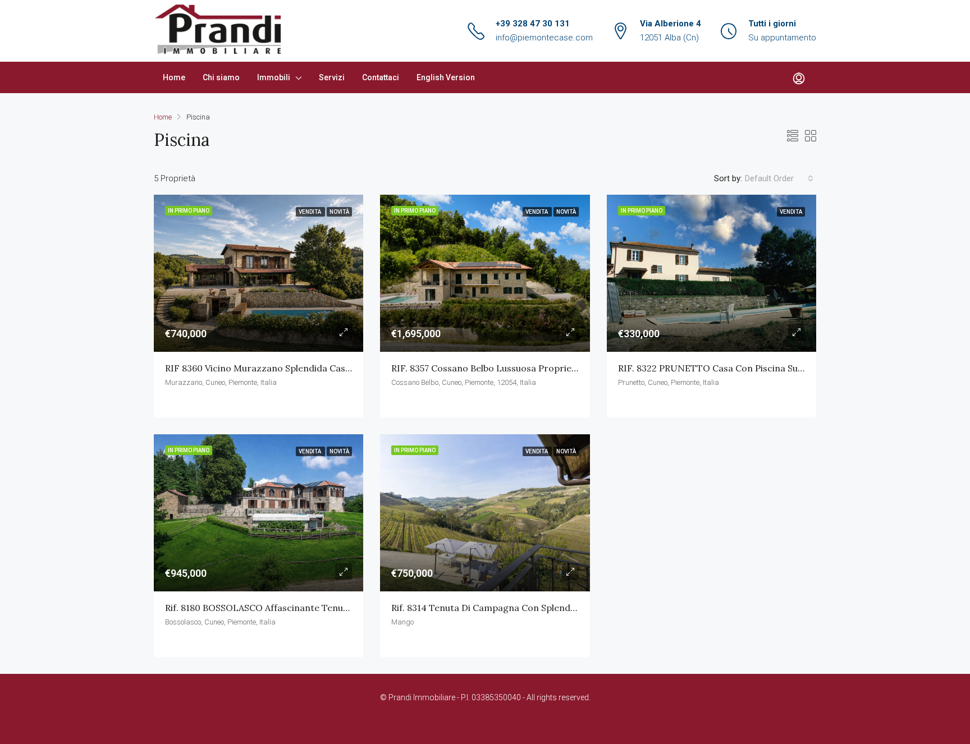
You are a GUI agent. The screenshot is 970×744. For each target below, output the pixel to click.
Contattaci (380, 77)
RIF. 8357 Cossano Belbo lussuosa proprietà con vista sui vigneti (531, 368)
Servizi (332, 77)
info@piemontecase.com (544, 38)
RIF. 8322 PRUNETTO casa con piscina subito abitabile (735, 368)
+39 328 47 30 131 (533, 24)
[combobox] (779, 178)
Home (174, 77)
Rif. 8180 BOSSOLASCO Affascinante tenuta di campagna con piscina (314, 607)
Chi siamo (221, 77)
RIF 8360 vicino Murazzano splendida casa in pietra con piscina (303, 368)
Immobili (273, 77)
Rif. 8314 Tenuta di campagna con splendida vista (499, 607)
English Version (446, 77)
